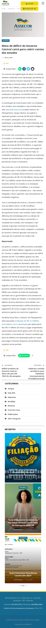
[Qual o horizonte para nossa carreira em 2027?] (23, 558)
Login (30, 4)
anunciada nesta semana (15, 109)
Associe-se (30, 9)
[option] (23, 508)
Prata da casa (14, 410)
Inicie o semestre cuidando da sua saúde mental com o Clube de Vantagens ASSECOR (23, 523)
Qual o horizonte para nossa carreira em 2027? (23, 574)
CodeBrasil (27, 624)
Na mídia (6, 40)
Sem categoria (14, 418)
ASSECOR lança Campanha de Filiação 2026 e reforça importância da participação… (23, 472)
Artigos (11, 388)
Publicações (13, 414)
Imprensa (12, 397)
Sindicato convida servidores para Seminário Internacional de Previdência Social (36, 373)
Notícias (11, 406)
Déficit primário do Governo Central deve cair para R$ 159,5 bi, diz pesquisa (11, 372)
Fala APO (11, 393)
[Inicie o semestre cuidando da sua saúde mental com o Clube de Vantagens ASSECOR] (23, 508)
